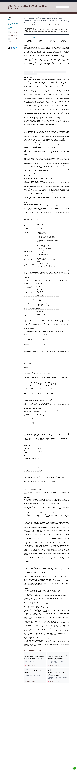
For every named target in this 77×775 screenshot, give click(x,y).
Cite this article (13, 32)
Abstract (10, 19)
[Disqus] (46, 699)
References (10, 28)
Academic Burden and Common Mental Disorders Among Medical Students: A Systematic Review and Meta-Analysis (34, 656)
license (36, 36)
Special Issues (43, 13)
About (16, 13)
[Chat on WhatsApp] (74, 768)
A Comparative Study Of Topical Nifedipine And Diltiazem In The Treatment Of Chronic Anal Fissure (33, 672)
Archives (23, 13)
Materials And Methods (13, 23)
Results (9, 24)
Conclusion (10, 27)
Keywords (10, 20)
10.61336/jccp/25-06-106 (31, 37)
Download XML (13, 38)
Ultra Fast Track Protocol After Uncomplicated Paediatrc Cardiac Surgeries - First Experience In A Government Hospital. (56, 673)
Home (10, 13)
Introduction (10, 22)
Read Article (33, 665)
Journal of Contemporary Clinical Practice (28, 7)
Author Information (32, 13)
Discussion (10, 26)
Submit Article (53, 13)
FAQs (68, 1)
